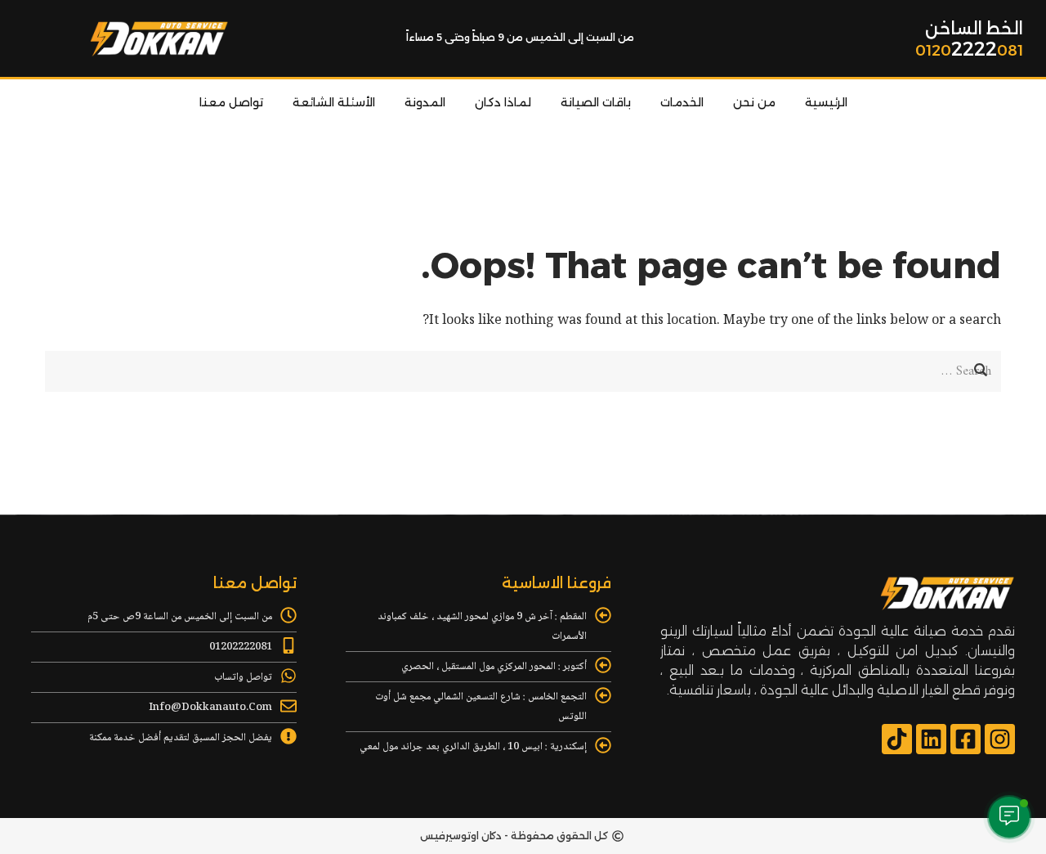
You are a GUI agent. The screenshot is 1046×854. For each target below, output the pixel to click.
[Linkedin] (931, 739)
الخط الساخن (974, 28)
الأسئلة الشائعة (334, 102)
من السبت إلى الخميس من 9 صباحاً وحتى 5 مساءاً (520, 37)
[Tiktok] (897, 739)
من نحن (754, 102)
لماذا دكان (503, 102)
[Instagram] (1000, 739)
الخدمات (682, 102)
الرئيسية (826, 102)
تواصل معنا (231, 102)
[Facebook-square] (965, 739)
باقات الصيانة (596, 102)
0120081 (969, 51)
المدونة (425, 102)
